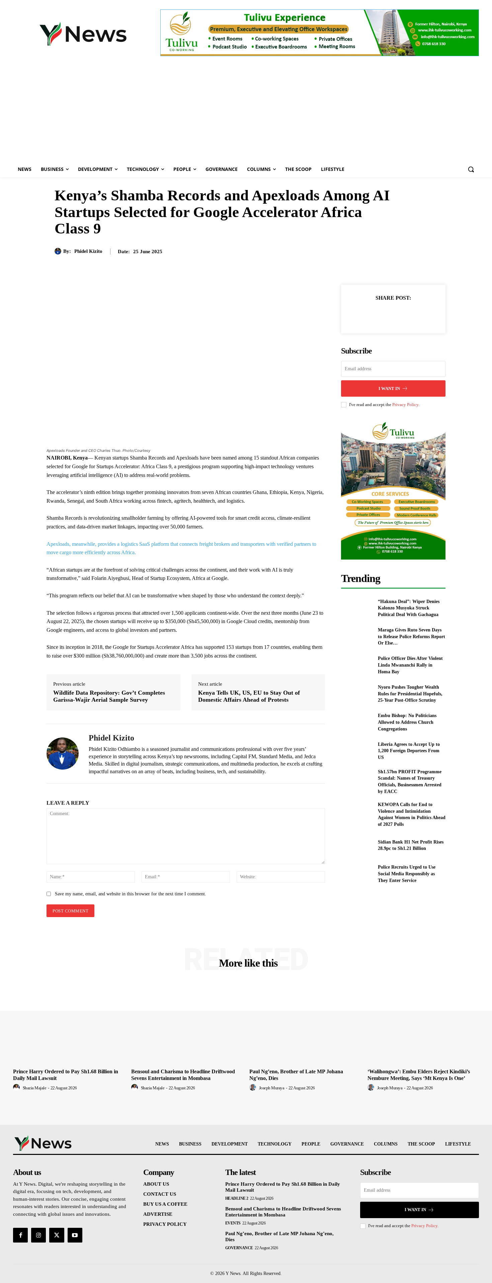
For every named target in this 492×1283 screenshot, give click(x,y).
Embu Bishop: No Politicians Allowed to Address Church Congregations (407, 722)
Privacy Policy (405, 404)
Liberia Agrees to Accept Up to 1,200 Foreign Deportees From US (409, 751)
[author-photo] (17, 1087)
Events (233, 1223)
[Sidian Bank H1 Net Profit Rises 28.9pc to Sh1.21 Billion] (356, 845)
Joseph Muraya (271, 1087)
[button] (471, 169)
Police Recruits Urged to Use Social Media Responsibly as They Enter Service (406, 874)
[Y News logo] (83, 33)
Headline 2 (236, 1198)
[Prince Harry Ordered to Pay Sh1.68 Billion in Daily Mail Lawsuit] (69, 1024)
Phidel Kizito (88, 251)
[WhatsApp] (416, 314)
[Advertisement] (246, 111)
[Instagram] (38, 1235)
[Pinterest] (401, 314)
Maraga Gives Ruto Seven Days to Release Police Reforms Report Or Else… (411, 636)
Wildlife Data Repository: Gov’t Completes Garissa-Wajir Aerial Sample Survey (109, 696)
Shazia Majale (35, 1087)
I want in (389, 388)
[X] (385, 314)
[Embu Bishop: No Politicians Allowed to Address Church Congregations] (356, 722)
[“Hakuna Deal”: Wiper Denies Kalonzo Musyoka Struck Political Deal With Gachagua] (356, 608)
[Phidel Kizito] (59, 251)
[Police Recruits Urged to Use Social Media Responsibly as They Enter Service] (356, 874)
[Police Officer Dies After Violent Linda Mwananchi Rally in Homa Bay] (356, 665)
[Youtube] (75, 1235)
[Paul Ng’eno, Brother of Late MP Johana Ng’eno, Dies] (305, 1024)
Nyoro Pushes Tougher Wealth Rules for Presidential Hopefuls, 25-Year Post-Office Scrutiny (410, 694)
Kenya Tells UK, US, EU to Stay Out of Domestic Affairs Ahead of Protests (249, 696)
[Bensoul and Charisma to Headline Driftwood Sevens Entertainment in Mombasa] (187, 1024)
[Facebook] (370, 314)
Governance (239, 1248)
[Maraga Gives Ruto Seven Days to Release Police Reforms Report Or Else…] (356, 637)
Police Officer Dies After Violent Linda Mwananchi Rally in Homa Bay (410, 665)
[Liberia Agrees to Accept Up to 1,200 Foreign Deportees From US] (356, 751)
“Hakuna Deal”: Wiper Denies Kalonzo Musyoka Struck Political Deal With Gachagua (408, 608)
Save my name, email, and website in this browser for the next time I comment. (130, 893)
